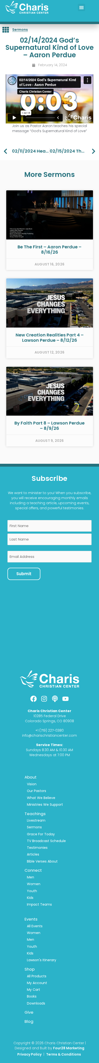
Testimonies (37, 847)
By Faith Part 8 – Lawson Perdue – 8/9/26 (49, 425)
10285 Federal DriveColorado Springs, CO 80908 (49, 718)
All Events (35, 926)
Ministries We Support (45, 804)
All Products (36, 976)
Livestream (36, 820)
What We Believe (41, 797)
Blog (29, 1021)
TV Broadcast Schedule (46, 840)
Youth (32, 891)
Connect (33, 870)
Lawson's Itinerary (41, 960)
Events (31, 919)
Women (33, 884)
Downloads (36, 1003)
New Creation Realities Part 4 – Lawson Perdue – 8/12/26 (50, 337)
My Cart (33, 989)
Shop (30, 969)
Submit (23, 574)
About (31, 777)
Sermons (20, 29)
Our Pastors (36, 790)
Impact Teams (39, 904)
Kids (30, 897)
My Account (37, 982)
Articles (33, 854)
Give (29, 1012)
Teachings (35, 814)
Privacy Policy (29, 1054)
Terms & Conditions (64, 1054)
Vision (32, 784)
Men (30, 877)
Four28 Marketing (68, 1048)
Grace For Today (41, 834)
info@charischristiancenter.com (49, 735)
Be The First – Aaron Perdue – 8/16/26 (49, 249)
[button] (81, 7)
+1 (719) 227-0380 (49, 730)
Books (32, 996)
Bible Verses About (42, 861)
